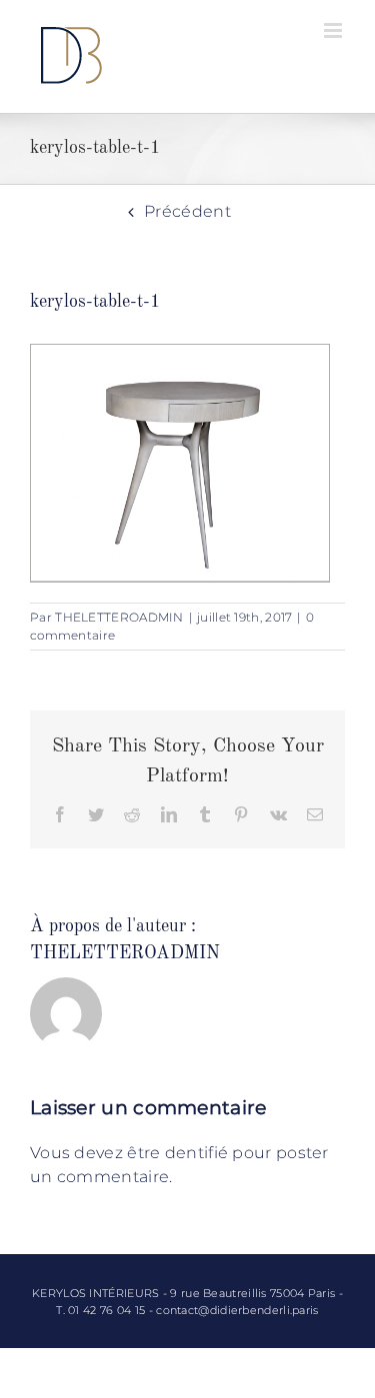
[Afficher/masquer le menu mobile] (334, 30)
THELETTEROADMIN (119, 617)
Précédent (187, 211)
